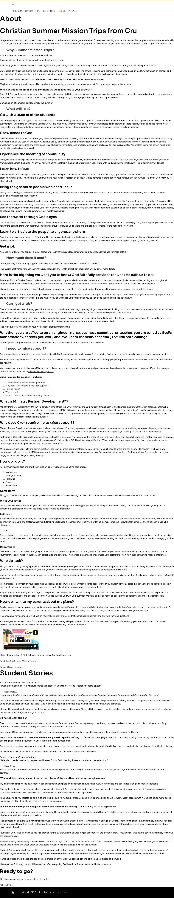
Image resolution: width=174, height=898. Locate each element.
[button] (87, 50)
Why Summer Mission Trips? (30, 50)
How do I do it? (12, 389)
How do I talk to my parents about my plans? (27, 395)
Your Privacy (63, 892)
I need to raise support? (26, 348)
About (62, 11)
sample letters (49, 508)
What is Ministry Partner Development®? (25, 382)
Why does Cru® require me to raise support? (27, 385)
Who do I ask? (12, 392)
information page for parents (57, 616)
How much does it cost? (26, 258)
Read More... (10, 691)
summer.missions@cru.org (41, 371)
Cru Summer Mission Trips (26, 11)
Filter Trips (49, 11)
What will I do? (18, 109)
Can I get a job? (19, 304)
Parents (73, 11)
